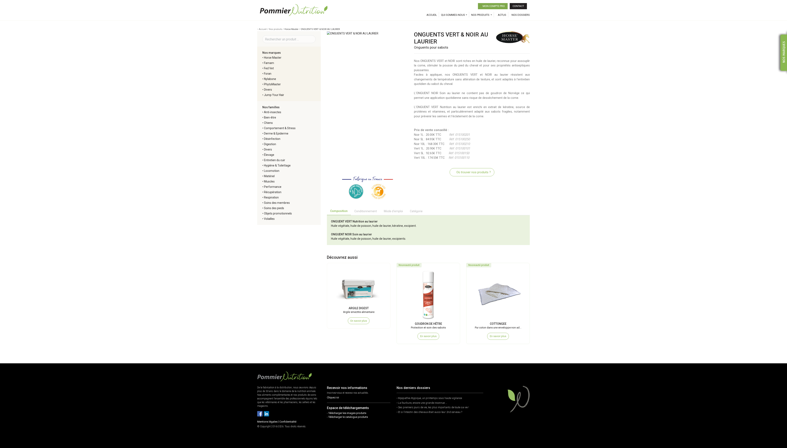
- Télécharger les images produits (346, 413)
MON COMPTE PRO (493, 6)
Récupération (272, 192)
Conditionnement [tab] (365, 211)
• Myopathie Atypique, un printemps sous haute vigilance (429, 398)
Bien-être (270, 117)
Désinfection (272, 138)
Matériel (269, 176)
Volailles (269, 218)
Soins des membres (277, 202)
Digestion (270, 144)
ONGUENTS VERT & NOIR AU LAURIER (320, 29)
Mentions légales (267, 421)
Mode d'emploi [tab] (393, 211)
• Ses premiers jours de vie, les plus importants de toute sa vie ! (433, 407)
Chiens (268, 122)
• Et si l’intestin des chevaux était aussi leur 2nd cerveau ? (429, 412)
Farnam (269, 63)
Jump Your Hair (274, 95)
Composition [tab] (339, 211)
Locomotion (271, 170)
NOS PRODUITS (480, 14)
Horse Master (291, 29)
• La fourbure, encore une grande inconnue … (422, 402)
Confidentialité (287, 421)
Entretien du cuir (274, 160)
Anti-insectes (272, 112)
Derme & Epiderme (276, 133)
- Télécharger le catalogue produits (347, 416)
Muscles (269, 181)
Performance (272, 186)
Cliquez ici (333, 397)
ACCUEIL (431, 14)
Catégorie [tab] (416, 211)
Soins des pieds (274, 208)
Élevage (269, 154)
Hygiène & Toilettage (277, 165)
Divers (268, 89)
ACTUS (501, 14)
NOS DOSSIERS (521, 14)
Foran (267, 73)
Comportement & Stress (280, 128)
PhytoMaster (272, 84)
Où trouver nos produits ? (473, 172)
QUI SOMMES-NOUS (453, 14)
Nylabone (270, 79)
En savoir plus (358, 320)
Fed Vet (269, 68)
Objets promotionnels (278, 213)
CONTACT (518, 6)
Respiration (271, 197)
